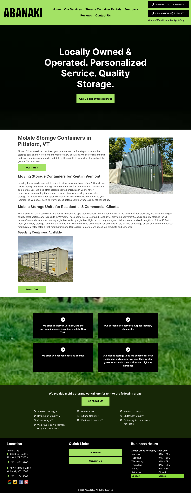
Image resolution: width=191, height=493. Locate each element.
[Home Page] (22, 12)
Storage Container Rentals (103, 9)
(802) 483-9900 (19, 462)
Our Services (73, 9)
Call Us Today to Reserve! (95, 98)
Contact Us (103, 15)
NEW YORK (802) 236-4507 (169, 13)
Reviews (86, 15)
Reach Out (32, 289)
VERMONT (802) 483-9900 (169, 4)
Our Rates (32, 167)
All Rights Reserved (104, 490)
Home (57, 9)
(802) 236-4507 (19, 476)
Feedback (131, 9)
